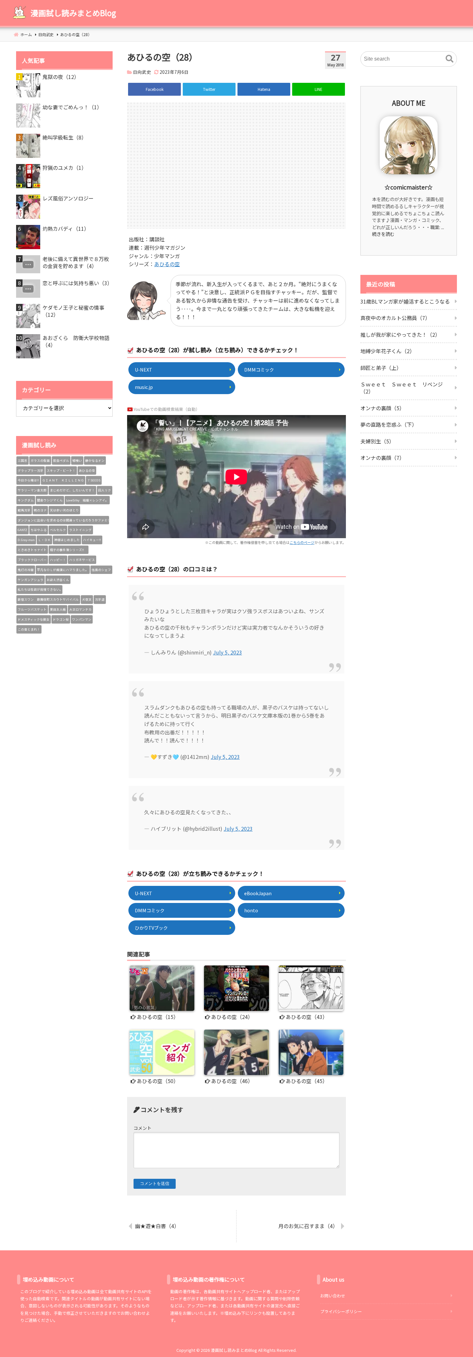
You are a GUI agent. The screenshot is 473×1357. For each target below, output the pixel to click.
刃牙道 (100, 599)
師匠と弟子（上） (381, 368)
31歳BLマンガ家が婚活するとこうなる (405, 301)
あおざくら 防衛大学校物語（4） (75, 341)
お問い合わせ (332, 1296)
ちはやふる (39, 530)
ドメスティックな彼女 (34, 619)
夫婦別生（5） (377, 441)
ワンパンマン (81, 619)
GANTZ (22, 530)
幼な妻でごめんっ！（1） (72, 107)
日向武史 (142, 72)
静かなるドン (95, 460)
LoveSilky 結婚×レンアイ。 (87, 500)
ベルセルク (58, 530)
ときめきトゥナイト (32, 550)
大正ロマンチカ (80, 609)
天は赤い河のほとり (64, 510)
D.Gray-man (26, 540)
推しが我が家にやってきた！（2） (400, 334)
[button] (449, 59)
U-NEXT (143, 369)
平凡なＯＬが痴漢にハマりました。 (62, 569)
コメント (143, 1128)
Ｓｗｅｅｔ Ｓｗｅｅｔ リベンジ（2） (401, 387)
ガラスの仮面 (40, 460)
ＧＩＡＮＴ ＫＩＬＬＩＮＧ (63, 480)
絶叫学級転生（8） (64, 137)
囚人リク (104, 490)
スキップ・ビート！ (61, 470)
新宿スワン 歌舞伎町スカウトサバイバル (48, 599)
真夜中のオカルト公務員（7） (395, 318)
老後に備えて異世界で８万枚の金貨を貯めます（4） (75, 262)
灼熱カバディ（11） (65, 228)
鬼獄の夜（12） (60, 76)
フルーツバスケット (32, 609)
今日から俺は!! (28, 480)
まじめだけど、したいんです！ (72, 490)
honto (251, 910)
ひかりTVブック (151, 927)
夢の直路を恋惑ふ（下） (388, 424)
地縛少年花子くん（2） (387, 351)
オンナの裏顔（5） (382, 408)
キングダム (26, 500)
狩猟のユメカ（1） (64, 167)
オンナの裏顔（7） (382, 457)
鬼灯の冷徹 (26, 569)
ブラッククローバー (32, 559)
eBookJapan (258, 893)
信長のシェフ (101, 569)
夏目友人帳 (58, 609)
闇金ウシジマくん (50, 500)
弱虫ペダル (61, 460)
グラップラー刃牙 (30, 470)
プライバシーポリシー (341, 1311)
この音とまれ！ (29, 629)
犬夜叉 (87, 599)
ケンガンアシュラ (30, 579)
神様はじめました (67, 540)
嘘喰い (77, 460)
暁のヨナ (40, 510)
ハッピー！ (58, 559)
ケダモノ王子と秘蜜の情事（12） (73, 311)
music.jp (144, 386)
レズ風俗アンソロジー (68, 198)
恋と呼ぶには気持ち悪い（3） (77, 282)
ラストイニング (80, 530)
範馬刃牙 (24, 510)
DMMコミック (259, 369)
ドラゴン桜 (61, 619)
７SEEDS (93, 480)
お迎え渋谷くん (58, 579)
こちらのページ (302, 542)
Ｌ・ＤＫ (44, 540)
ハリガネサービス (82, 559)
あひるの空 (167, 264)
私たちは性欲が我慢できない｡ (39, 589)
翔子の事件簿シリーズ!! (68, 550)
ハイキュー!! (92, 540)
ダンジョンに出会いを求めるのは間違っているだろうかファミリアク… (63, 520)
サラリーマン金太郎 (32, 490)
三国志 (22, 460)
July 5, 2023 (227, 652)
